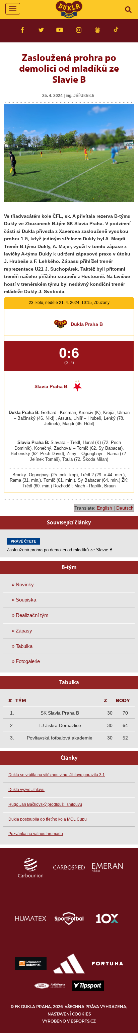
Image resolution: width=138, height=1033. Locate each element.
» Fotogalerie (26, 661)
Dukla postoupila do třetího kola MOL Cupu (47, 819)
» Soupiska (24, 599)
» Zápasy (22, 630)
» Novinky (23, 584)
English (104, 508)
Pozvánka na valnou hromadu (35, 833)
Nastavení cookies (69, 1014)
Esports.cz (83, 1021)
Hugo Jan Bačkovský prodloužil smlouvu (45, 804)
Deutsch (125, 508)
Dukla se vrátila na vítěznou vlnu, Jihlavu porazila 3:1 (56, 774)
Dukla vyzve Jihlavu (26, 789)
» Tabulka (22, 646)
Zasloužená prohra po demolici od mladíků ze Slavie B (60, 549)
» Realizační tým (30, 615)
